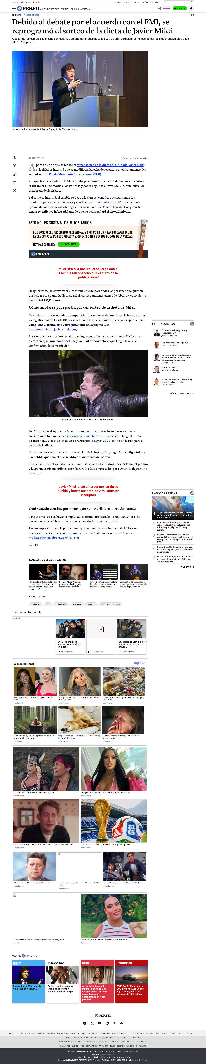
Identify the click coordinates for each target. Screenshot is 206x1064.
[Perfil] (29, 956)
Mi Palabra (77, 604)
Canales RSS (65, 1046)
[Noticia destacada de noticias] (28, 964)
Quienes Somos (78, 1046)
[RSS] (114, 1023)
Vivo (180, 1034)
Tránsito (142, 1046)
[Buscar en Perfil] (192, 2)
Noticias (127, 2)
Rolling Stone (114, 1042)
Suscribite (180, 8)
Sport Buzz (126, 1042)
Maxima (144, 1042)
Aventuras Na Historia (96, 1042)
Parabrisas (103, 1038)
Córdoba (95, 1034)
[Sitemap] (121, 1023)
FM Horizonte (135, 1038)
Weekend (84, 1038)
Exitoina (165, 1034)
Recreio (136, 1042)
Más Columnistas (180, 393)
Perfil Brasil (155, 2)
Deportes (81, 1034)
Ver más (186, 567)
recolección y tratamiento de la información (90, 436)
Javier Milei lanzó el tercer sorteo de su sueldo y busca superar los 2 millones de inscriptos (88, 491)
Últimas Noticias (50, 9)
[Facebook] (84, 1023)
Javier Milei (35, 604)
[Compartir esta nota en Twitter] (14, 165)
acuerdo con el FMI (111, 202)
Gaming (174, 1034)
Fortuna (93, 1038)
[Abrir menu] (14, 8)
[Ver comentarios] (192, 15)
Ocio (88, 1034)
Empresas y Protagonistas (132, 1034)
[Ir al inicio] (29, 8)
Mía (118, 1038)
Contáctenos (91, 1046)
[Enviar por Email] (14, 182)
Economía (41, 1034)
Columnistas (163, 324)
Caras (136, 2)
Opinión (75, 9)
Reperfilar (105, 1034)
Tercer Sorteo (61, 604)
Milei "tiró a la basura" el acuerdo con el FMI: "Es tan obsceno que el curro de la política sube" (88, 273)
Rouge (112, 1038)
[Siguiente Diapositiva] (146, 639)
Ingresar (166, 8)
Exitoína (144, 2)
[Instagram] (107, 1023)
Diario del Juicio (190, 1034)
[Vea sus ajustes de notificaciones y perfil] (191, 8)
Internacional (63, 1034)
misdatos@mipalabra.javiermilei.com (54, 537)
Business (118, 2)
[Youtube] (99, 1023)
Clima (72, 1034)
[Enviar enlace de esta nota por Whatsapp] (14, 174)
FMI (47, 604)
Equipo (112, 1046)
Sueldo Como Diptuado (110, 604)
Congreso (91, 604)
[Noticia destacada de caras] (97, 964)
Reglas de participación (127, 1046)
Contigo (81, 1042)
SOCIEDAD (16, 15)
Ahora (11, 1034)
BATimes (124, 1038)
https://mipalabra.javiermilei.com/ (53, 329)
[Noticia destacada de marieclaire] (62, 964)
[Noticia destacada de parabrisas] (131, 964)
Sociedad (85, 9)
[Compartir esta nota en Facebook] (14, 157)
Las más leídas (164, 493)
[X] (92, 1023)
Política (65, 9)
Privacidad (103, 1046)
